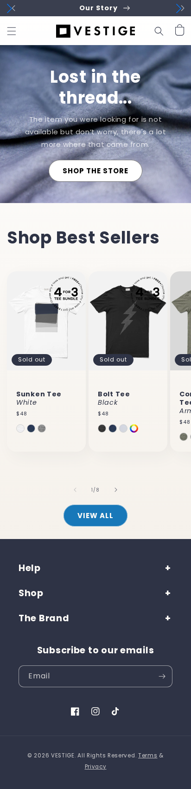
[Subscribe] (162, 676)
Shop (31, 593)
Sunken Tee (39, 398)
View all (95, 515)
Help (30, 568)
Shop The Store (95, 171)
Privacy (96, 766)
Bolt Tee (114, 398)
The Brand (44, 618)
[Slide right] (116, 490)
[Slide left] (75, 490)
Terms (148, 755)
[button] (11, 31)
